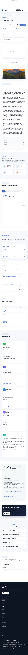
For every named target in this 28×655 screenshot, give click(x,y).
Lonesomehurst (5, 374)
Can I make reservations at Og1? (9, 530)
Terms (2, 635)
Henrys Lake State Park (6, 349)
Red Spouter (5, 422)
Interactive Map (4, 622)
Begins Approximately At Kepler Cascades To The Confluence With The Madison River (13, 442)
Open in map (22, 24)
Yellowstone (5, 381)
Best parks (5, 644)
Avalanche (3, 603)
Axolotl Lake (5, 399)
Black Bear (4, 324)
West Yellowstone (5, 319)
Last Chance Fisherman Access (8, 397)
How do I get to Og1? (6, 542)
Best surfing (11, 648)
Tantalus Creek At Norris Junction (8, 284)
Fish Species (3, 625)
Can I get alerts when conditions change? (10, 546)
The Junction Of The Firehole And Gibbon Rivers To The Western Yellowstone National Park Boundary (12, 439)
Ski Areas (3, 608)
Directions (11, 24)
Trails (2, 616)
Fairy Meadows (5, 256)
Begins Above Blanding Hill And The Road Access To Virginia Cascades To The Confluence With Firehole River (13, 447)
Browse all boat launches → (7, 383)
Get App (18, 10)
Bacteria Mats (5, 424)
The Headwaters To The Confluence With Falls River (10, 449)
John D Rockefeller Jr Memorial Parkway (9, 358)
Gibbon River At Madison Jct (7, 278)
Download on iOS (5, 592)
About (2, 632)
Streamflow (3, 599)
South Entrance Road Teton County (8, 376)
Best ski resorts (6, 642)
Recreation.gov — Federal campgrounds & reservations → (12, 491)
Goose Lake (5, 249)
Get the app (6, 513)
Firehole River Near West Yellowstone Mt (9, 276)
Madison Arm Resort (6, 370)
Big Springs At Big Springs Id (7, 286)
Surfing (3, 617)
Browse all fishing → (6, 406)
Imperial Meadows (6, 251)
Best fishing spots (13, 644)
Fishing (3, 610)
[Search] (22, 10)
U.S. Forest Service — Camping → (9, 494)
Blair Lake (4, 401)
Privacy (3, 636)
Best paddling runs (7, 646)
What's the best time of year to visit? (9, 538)
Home (2, 15)
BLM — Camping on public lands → (9, 496)
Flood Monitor (4, 626)
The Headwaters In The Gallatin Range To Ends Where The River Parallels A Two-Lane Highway (14, 452)
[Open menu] (25, 10)
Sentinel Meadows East (6, 564)
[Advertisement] (14, 4)
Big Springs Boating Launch (7, 372)
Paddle (3, 609)
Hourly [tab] (4, 191)
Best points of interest (17, 646)
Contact (3, 638)
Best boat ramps (21, 644)
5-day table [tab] (8, 191)
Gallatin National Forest (6, 347)
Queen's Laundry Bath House (7, 415)
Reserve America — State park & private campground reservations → (14, 498)
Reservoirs (3, 600)
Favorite (4, 24)
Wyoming (9, 15)
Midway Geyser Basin (6, 426)
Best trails (5, 648)
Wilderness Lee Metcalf (6, 356)
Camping (6, 15)
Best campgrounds (15, 642)
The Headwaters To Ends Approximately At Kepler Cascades (12, 444)
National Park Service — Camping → (9, 493)
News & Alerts (4, 623)
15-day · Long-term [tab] (16, 191)
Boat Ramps (3, 613)
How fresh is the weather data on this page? (11, 534)
